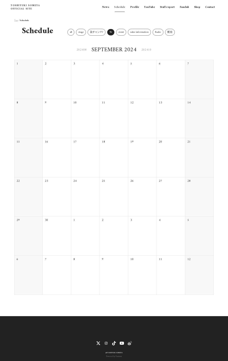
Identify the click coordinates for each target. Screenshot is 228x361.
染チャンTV (96, 32)
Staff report (167, 7)
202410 (146, 49)
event (121, 32)
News (105, 7)
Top (16, 21)
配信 (169, 32)
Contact (210, 7)
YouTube (149, 7)
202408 (82, 49)
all (71, 32)
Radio (158, 32)
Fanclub (184, 7)
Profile (134, 7)
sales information (139, 32)
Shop (197, 7)
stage (81, 32)
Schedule (119, 7)
